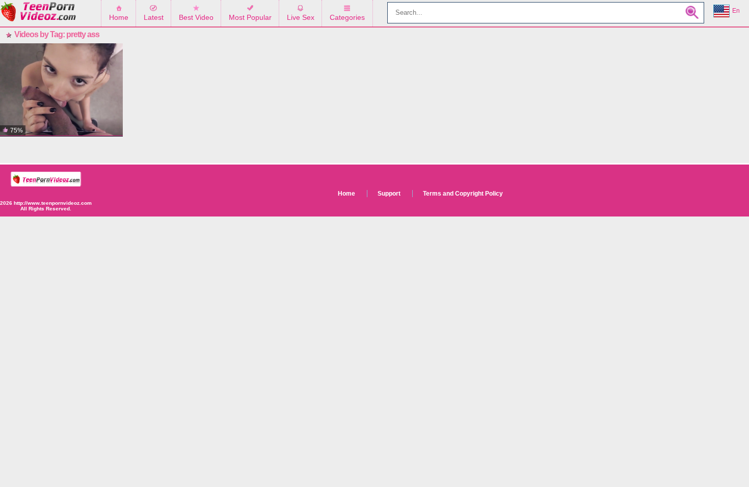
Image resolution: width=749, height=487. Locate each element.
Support (389, 193)
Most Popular (250, 17)
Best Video (196, 17)
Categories (347, 17)
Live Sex (300, 17)
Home (118, 17)
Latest (154, 17)
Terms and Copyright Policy (463, 193)
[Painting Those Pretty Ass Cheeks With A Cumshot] (61, 90)
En (736, 10)
